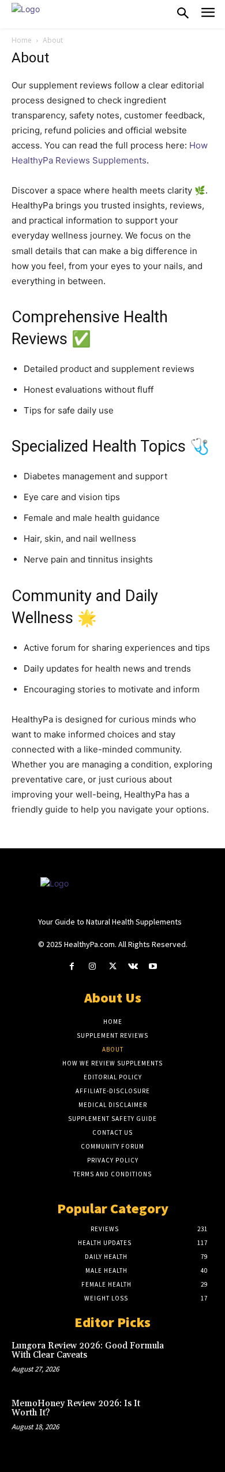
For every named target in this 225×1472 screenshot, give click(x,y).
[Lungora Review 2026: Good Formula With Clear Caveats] (193, 1359)
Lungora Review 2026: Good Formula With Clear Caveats (88, 1350)
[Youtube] (153, 966)
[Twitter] (112, 966)
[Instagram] (92, 966)
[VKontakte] (133, 966)
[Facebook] (72, 966)
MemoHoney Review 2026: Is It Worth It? (76, 1408)
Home (22, 40)
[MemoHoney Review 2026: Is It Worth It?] (193, 1417)
